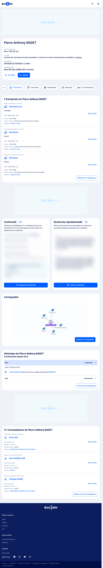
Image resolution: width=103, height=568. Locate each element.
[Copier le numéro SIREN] (17, 115)
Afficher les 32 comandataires (85, 494)
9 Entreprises (17, 87)
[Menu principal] (98, 3)
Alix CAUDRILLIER (18, 69)
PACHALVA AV (9, 63)
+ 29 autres (29, 69)
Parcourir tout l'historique (86, 386)
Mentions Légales (54, 563)
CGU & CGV (13, 563)
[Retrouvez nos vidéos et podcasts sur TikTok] (30, 556)
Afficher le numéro (15, 123)
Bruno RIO (7, 69)
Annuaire (5, 526)
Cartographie (51, 87)
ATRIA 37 (52, 372)
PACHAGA (18, 63)
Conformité (34, 87)
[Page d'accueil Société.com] (7, 4)
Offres (4, 519)
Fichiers (4, 522)
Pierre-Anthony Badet (17, 372)
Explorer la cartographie (85, 339)
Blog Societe (6, 553)
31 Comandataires (87, 87)
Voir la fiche (92, 113)
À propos (4, 563)
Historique (68, 87)
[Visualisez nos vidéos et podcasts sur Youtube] (24, 556)
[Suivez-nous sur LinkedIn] (14, 556)
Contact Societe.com (8, 539)
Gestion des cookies (24, 563)
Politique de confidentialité (40, 563)
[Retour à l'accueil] (50, 507)
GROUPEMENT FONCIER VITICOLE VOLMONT (22, 449)
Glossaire (5, 542)
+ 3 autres (78, 57)
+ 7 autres (26, 63)
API (3, 529)
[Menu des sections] (4, 88)
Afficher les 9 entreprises (86, 178)
